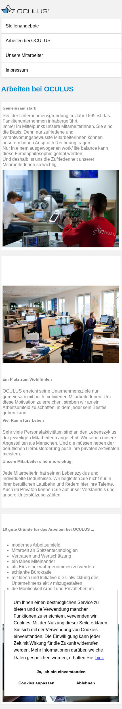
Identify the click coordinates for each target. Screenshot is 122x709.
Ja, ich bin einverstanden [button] (61, 671)
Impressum (17, 70)
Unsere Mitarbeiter (24, 55)
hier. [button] (99, 657)
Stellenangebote (22, 25)
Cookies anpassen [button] (36, 683)
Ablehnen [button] (85, 683)
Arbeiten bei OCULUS (28, 40)
